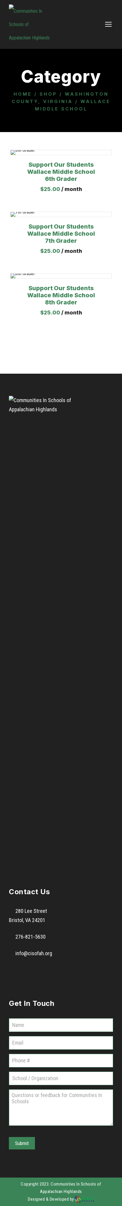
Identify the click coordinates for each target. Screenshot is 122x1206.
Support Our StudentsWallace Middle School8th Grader (61, 295)
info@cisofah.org (33, 953)
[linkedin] (32, 971)
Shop (48, 94)
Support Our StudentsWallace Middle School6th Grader (61, 171)
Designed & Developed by (51, 1199)
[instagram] (64, 971)
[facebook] (16, 971)
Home (23, 94)
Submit (22, 1143)
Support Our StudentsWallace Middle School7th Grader (61, 233)
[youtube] (48, 971)
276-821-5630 (30, 937)
